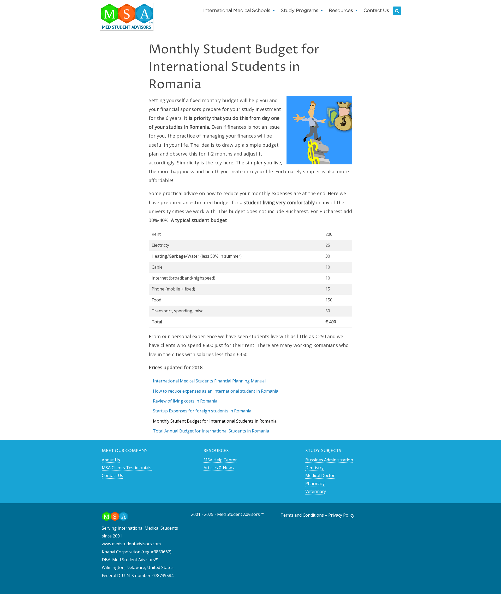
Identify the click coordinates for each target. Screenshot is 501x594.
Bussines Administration (329, 460)
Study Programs (299, 10)
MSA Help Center (220, 460)
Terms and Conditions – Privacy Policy (317, 515)
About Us (111, 460)
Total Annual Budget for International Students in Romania (211, 431)
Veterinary (315, 491)
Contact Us (376, 10)
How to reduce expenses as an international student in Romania (215, 391)
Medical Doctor (320, 475)
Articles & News (219, 468)
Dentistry (314, 468)
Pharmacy (315, 483)
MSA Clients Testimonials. (127, 468)
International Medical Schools (236, 10)
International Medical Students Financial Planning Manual (209, 381)
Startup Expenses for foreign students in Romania (202, 411)
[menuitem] (238, 10)
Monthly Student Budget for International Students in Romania (215, 421)
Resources (341, 10)
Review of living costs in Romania (185, 401)
